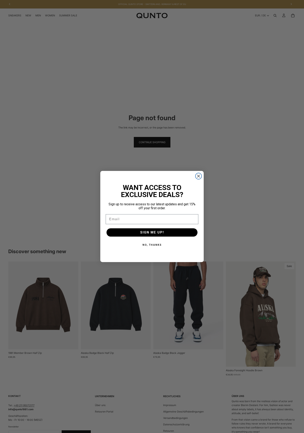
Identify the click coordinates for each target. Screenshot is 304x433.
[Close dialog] (198, 176)
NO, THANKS (152, 244)
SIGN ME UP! (152, 232)
